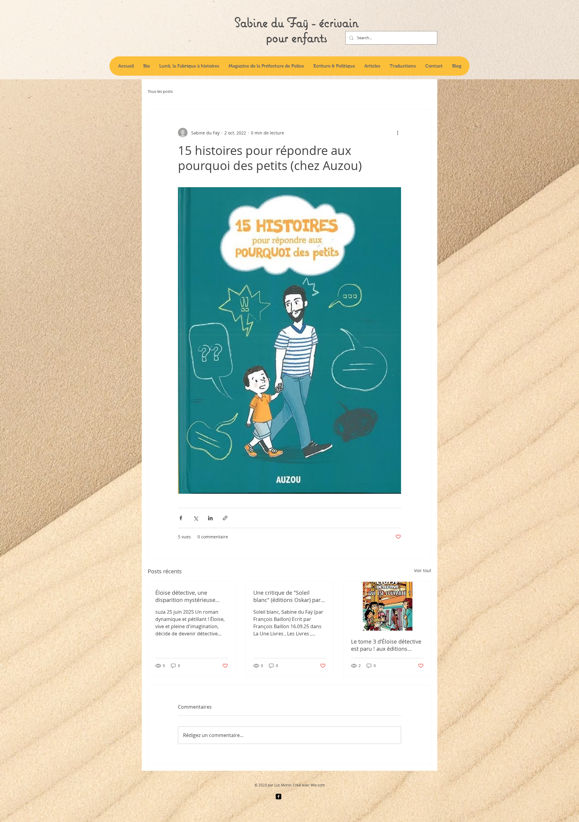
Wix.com (318, 785)
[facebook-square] (278, 796)
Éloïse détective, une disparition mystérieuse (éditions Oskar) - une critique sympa (185, 596)
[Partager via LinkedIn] (210, 518)
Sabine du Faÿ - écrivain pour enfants (297, 29)
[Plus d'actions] (397, 132)
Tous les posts (160, 91)
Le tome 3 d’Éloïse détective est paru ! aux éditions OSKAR (386, 645)
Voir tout (422, 570)
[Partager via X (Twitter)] (195, 518)
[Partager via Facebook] (181, 518)
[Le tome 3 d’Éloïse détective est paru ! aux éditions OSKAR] (387, 606)
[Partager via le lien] (225, 518)
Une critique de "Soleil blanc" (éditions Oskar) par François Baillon (287, 596)
